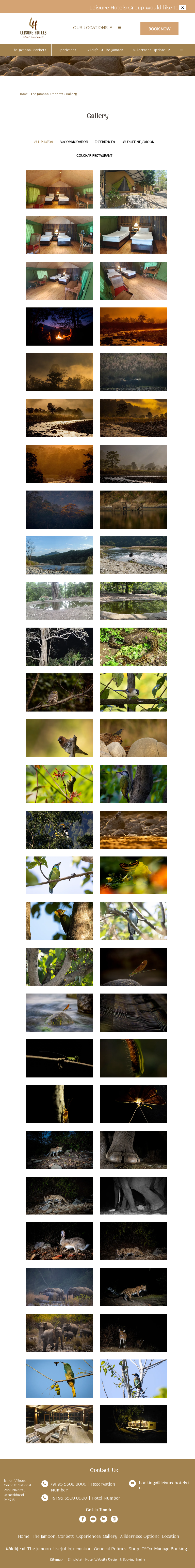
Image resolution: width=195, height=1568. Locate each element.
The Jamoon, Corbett (29, 50)
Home (23, 94)
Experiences (66, 50)
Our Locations (90, 27)
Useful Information (72, 1548)
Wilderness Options (149, 50)
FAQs (146, 1548)
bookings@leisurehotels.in (164, 1485)
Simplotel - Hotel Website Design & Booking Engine (106, 1559)
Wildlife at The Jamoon (105, 50)
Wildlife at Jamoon (138, 141)
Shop (134, 1548)
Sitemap (56, 1559)
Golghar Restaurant (94, 155)
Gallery (110, 1536)
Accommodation (74, 141)
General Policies (110, 1548)
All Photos (43, 141)
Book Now (160, 28)
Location (170, 1536)
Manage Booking (170, 1548)
